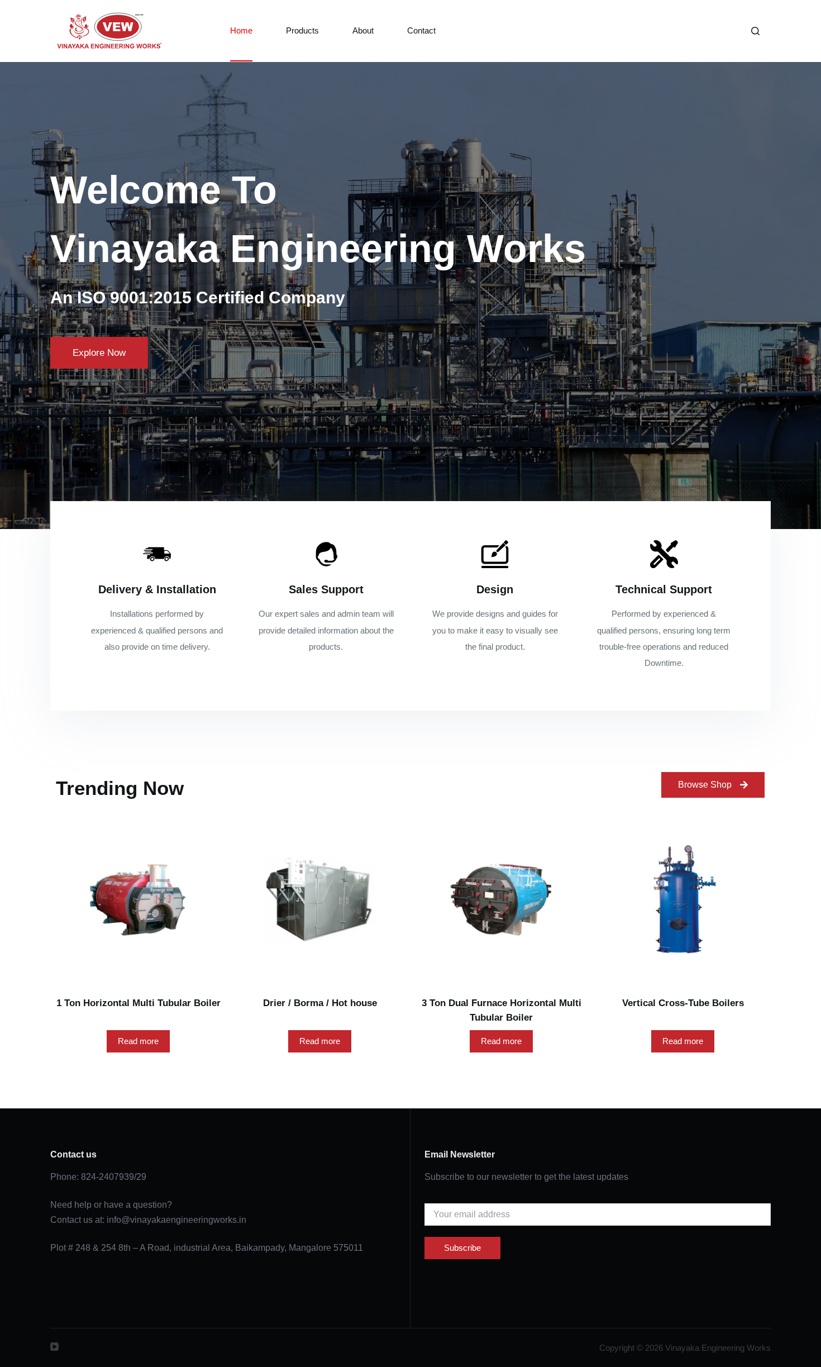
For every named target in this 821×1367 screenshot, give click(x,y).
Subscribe (462, 1247)
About (363, 30)
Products (302, 30)
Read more (138, 1041)
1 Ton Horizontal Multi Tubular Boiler (138, 1003)
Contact (421, 30)
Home (241, 30)
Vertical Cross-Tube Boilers (683, 1003)
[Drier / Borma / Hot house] (319, 899)
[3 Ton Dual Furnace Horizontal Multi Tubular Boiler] (501, 899)
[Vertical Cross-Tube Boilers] (682, 899)
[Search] (755, 31)
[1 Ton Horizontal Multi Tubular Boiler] (138, 899)
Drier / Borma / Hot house (320, 1003)
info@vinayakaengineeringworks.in (176, 1220)
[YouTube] (54, 1346)
